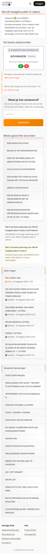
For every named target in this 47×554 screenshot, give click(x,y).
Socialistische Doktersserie (21, 169)
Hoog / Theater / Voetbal (17, 412)
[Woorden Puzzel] (7, 4)
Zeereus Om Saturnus (18, 187)
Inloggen (39, 3)
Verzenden (23, 122)
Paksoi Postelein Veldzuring (19, 446)
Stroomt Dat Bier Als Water (19, 405)
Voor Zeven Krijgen (15, 375)
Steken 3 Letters (13, 333)
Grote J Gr (10, 479)
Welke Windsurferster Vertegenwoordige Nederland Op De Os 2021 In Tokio (22, 213)
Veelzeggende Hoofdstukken (20, 453)
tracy (9, 281)
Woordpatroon (8, 534)
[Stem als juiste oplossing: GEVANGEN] (21, 66)
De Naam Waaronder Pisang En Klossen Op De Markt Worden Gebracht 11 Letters (21, 348)
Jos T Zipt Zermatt (14, 472)
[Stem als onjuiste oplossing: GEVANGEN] (26, 66)
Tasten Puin (11, 438)
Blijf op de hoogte (12, 78)
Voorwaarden (30, 534)
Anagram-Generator (10, 530)
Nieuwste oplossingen (11, 538)
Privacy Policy (30, 530)
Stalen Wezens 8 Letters (17, 322)
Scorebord (6, 542)
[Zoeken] (30, 3)
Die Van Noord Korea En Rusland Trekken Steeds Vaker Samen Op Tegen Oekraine (22, 292)
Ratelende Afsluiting (17, 143)
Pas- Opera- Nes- (13, 277)
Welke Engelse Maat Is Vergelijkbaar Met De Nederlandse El (18, 199)
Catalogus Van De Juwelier (18, 420)
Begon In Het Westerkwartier (22, 150)
